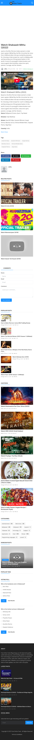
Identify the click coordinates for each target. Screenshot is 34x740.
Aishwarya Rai (6, 611)
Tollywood (5, 530)
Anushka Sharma (7, 624)
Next (30, 557)
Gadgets (26, 530)
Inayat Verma (25, 140)
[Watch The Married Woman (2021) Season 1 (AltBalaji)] (6, 331)
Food (16, 534)
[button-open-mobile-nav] (2, 2)
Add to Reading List (28, 69)
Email (2, 279)
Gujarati (27, 527)
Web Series (19, 523)
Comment (4, 286)
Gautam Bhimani (15, 140)
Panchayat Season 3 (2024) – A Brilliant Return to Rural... (16, 706)
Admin (2, 353)
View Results (11, 600)
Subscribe (29, 722)
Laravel (23, 537)
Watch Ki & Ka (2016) (7, 206)
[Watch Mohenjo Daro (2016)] (6, 359)
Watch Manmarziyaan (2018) (9, 232)
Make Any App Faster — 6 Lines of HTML (12, 678)
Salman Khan (6, 596)
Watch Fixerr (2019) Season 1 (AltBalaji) (12, 374)
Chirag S (3, 325)
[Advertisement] (17, 26)
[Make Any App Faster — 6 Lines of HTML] (6, 673)
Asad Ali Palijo (5, 140)
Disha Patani (6, 621)
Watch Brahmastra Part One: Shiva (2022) (15, 406)
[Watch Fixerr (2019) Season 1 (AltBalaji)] (6, 369)
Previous (4, 557)
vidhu (10, 167)
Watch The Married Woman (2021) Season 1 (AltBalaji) (16, 336)
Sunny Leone (6, 615)
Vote (4, 601)
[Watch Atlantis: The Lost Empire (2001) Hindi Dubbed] (17, 557)
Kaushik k (4, 566)
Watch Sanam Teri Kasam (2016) (11, 259)
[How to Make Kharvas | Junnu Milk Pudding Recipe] (6, 317)
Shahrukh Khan (7, 592)
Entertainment (7, 523)
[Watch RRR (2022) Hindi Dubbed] (17, 421)
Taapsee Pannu (6, 146)
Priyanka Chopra (7, 618)
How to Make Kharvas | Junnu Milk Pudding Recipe (15, 323)
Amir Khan (6, 586)
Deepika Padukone (8, 627)
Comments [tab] (7, 268)
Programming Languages (9, 537)
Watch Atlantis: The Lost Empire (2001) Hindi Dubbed (14, 563)
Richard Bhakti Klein (17, 143)
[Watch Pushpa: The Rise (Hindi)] (17, 445)
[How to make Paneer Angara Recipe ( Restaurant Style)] (17, 497)
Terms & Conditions (17, 734)
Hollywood (17, 527)
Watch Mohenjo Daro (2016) (20, 357)
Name (2, 273)
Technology (16, 530)
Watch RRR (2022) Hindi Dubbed (12, 431)
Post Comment (6, 300)
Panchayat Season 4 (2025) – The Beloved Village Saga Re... (17, 692)
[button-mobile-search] (32, 2)
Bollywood (6, 527)
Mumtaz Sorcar (6, 143)
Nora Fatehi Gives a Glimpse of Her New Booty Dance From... (16, 350)
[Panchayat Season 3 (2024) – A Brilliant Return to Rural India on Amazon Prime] (6, 701)
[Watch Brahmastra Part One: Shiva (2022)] (17, 396)
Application (6, 534)
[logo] (17, 3)
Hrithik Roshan (7, 589)
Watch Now (4, 132)
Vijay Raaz (14, 146)
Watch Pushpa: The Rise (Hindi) (12, 456)
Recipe (25, 534)
